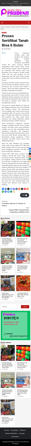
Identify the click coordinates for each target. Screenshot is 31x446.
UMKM (3, 262)
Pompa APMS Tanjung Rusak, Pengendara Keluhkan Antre (19, 210)
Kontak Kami (19, 5)
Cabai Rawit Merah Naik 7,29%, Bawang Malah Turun (22, 295)
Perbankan (19, 262)
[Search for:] (11, 306)
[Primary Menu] (2, 22)
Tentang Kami (10, 3)
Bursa (18, 233)
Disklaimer (16, 3)
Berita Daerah (5, 232)
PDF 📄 (24, 195)
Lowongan (12, 5)
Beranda (4, 3)
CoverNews (24, 441)
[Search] (29, 22)
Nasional (19, 235)
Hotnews (4, 32)
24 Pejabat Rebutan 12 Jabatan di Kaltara (13, 203)
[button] (3, 189)
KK (6, 184)
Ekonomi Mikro (5, 233)
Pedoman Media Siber (24, 3)
